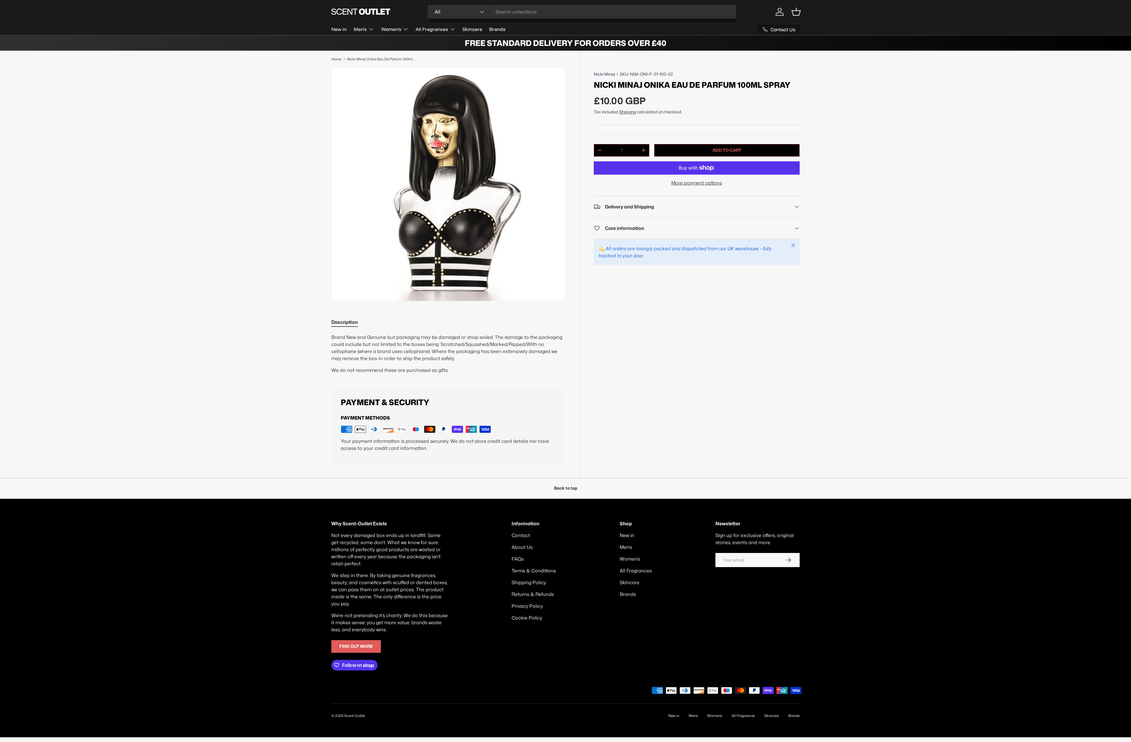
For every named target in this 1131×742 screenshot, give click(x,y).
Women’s (391, 29)
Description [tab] (344, 322)
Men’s (360, 29)
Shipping (627, 112)
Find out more (356, 646)
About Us (522, 547)
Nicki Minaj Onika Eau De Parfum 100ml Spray (382, 59)
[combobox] (582, 12)
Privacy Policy (527, 606)
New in (339, 29)
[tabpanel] (448, 354)
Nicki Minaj (604, 74)
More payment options (696, 183)
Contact (521, 535)
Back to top (565, 488)
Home (336, 59)
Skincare (472, 29)
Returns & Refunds (533, 594)
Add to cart (726, 150)
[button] (796, 11)
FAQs (518, 559)
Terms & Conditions (534, 570)
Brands (497, 29)
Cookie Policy (527, 618)
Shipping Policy (529, 582)
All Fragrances (432, 29)
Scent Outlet (354, 715)
